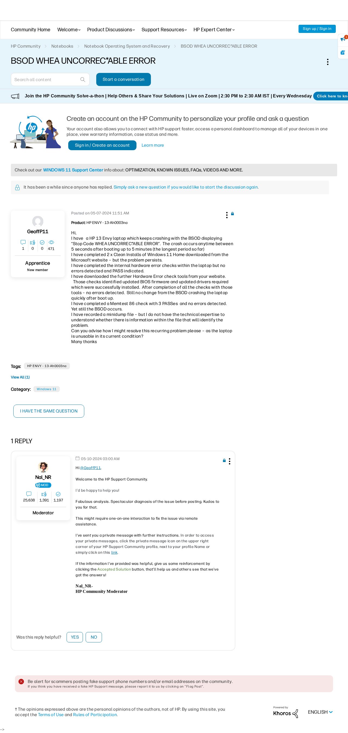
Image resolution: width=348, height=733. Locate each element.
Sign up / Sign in (317, 28)
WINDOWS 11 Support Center (73, 170)
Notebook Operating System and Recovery (127, 46)
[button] (226, 214)
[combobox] (50, 79)
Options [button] (330, 62)
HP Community (26, 46)
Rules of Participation (95, 714)
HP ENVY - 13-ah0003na (47, 366)
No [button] (94, 637)
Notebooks (62, 46)
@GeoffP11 (90, 468)
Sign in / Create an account (102, 145)
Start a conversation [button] (123, 79)
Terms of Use (51, 714)
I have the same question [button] (48, 411)
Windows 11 (47, 389)
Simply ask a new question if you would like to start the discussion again (186, 187)
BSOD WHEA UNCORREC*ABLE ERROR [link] (219, 46)
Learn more (153, 145)
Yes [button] (75, 637)
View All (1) (20, 377)
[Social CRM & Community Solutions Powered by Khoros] (286, 712)
